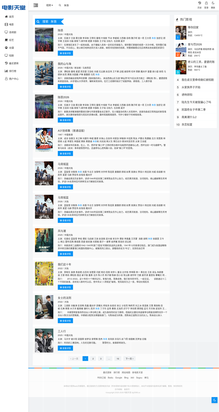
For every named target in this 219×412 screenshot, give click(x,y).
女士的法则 (64, 298)
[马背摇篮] (44, 173)
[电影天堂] (14, 7)
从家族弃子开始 (191, 87)
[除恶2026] (44, 106)
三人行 (62, 331)
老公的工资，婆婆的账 (201, 62)
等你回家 (193, 27)
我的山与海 (64, 64)
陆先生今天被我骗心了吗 (196, 102)
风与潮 (62, 231)
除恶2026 (63, 97)
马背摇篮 (63, 164)
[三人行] (44, 340)
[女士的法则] (44, 307)
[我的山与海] (44, 73)
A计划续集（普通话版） (72, 130)
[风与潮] (44, 240)
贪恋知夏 (187, 124)
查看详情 (66, 53)
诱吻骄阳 (187, 94)
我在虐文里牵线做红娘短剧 (198, 80)
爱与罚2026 (195, 44)
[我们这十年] (44, 274)
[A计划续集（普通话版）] (44, 140)
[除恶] (44, 40)
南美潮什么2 (189, 117)
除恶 (60, 30)
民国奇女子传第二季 (194, 109)
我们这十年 (64, 264)
